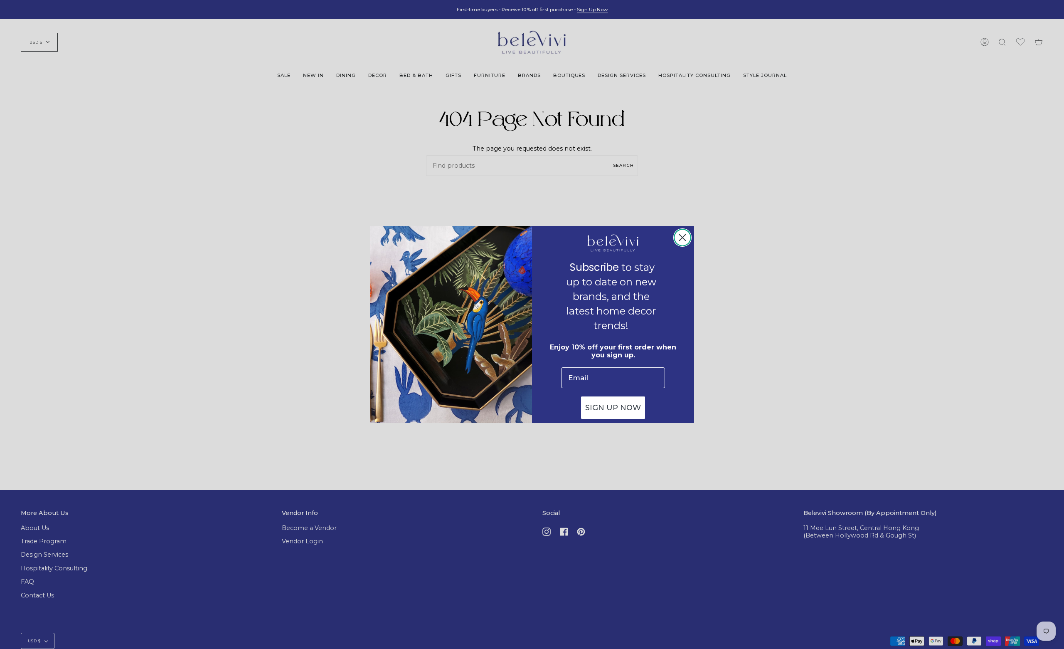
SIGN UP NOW (613, 407)
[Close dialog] (682, 237)
